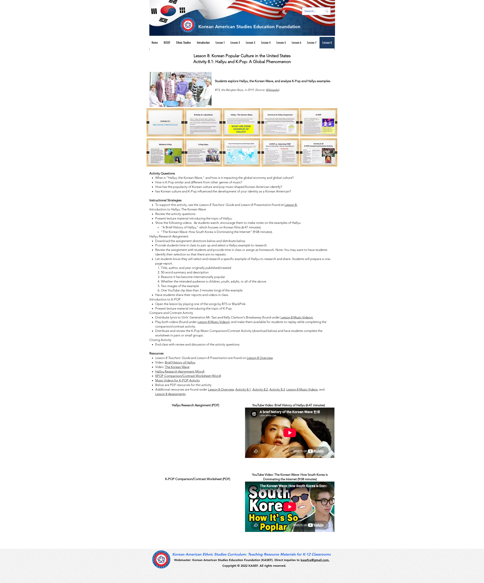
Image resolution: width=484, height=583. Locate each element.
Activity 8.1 (243, 389)
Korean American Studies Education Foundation (249, 26)
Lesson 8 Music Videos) (214, 322)
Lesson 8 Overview (260, 358)
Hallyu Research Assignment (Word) (179, 371)
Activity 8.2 (260, 389)
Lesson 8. (291, 205)
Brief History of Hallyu (180, 362)
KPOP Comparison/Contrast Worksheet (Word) (188, 376)
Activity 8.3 (277, 389)
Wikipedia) (272, 90)
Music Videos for (167, 380)
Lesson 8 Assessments (170, 394)
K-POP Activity (189, 380)
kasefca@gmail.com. (315, 560)
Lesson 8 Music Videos (302, 389)
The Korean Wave (177, 367)
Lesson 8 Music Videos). (297, 317)
